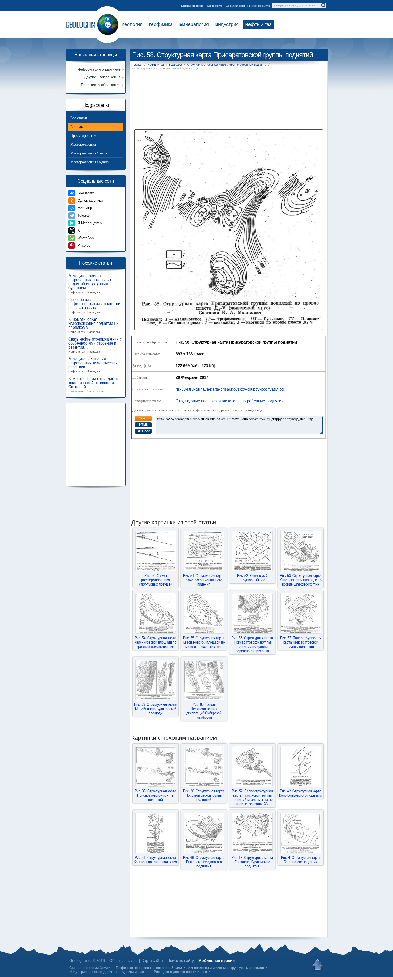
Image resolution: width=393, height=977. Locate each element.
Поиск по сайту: (259, 5)
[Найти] (323, 5)
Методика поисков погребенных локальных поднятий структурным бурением (89, 284)
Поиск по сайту (180, 960)
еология (132, 24)
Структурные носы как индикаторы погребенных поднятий (229, 401)
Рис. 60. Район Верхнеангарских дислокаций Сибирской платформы (204, 711)
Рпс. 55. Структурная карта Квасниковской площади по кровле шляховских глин (204, 642)
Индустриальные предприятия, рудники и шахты (108, 972)
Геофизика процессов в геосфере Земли (149, 968)
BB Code (143, 431)
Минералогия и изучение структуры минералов (225, 968)
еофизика (161, 24)
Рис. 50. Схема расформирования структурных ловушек (155, 580)
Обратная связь (235, 5)
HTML (143, 425)
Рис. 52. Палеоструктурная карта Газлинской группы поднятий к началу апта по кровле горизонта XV (252, 797)
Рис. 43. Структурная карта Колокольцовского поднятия (155, 859)
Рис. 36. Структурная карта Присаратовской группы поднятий (204, 795)
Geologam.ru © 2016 (87, 960)
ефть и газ (258, 24)
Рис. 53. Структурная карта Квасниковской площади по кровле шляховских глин (301, 580)
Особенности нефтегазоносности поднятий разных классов (94, 306)
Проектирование (83, 136)
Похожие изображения (101, 85)
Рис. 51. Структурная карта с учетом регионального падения (204, 580)
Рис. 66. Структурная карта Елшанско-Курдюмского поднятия (204, 862)
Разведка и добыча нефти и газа (180, 972)
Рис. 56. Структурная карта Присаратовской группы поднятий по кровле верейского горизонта (252, 644)
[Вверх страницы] (318, 965)
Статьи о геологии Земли (89, 968)
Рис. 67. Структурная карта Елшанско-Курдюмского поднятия (252, 862)
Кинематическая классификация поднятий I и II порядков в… (95, 325)
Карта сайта (214, 5)
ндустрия (227, 24)
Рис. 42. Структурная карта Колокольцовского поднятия (300, 793)
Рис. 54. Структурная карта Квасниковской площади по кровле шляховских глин (155, 642)
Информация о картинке (99, 69)
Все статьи (78, 118)
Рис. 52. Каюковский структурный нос (252, 577)
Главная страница (192, 5)
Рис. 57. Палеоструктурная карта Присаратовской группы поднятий (300, 642)
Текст (143, 418)
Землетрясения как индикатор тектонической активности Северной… (95, 385)
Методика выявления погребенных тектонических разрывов (92, 365)
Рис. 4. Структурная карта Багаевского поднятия (301, 859)
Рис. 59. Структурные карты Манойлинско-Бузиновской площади (155, 708)
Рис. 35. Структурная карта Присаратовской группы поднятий (155, 795)
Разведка (77, 127)
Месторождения (83, 144)
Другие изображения (102, 77)
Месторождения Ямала (88, 153)
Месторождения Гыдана (89, 162)
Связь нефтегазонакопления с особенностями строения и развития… (95, 345)
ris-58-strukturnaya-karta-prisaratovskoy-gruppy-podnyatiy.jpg (230, 389)
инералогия (194, 24)
